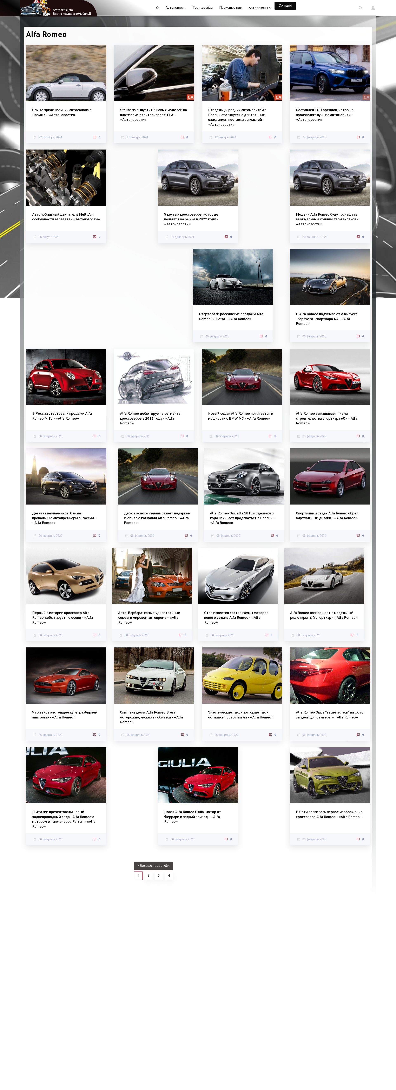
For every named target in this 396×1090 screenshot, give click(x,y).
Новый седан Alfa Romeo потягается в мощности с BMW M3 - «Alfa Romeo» (240, 415)
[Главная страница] (157, 8)
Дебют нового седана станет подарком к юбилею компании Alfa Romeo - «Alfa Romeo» (157, 518)
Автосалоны (258, 8)
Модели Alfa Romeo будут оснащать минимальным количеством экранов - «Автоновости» (327, 219)
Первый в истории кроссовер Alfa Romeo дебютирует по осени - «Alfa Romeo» (62, 617)
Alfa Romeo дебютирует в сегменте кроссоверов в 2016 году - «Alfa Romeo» (150, 418)
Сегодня (285, 5)
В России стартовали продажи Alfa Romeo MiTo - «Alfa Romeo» (62, 415)
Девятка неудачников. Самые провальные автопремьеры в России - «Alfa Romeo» (64, 518)
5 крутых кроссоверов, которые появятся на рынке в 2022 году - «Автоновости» (191, 219)
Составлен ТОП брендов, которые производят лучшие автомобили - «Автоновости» (325, 114)
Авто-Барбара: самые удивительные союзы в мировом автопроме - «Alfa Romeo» (149, 617)
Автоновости (176, 7)
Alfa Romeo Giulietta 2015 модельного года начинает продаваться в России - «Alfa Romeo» (242, 518)
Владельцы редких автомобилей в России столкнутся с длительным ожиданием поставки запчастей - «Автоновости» (237, 116)
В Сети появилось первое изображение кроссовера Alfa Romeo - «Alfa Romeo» (329, 814)
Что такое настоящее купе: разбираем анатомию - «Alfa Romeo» (64, 714)
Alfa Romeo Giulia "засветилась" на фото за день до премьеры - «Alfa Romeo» (329, 714)
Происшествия (231, 7)
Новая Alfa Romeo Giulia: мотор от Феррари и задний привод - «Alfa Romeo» (192, 816)
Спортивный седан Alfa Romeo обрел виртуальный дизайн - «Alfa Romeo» (327, 515)
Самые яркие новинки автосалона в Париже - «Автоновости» (61, 112)
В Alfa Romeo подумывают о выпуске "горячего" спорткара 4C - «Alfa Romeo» (327, 318)
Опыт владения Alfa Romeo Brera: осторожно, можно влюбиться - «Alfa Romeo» (151, 717)
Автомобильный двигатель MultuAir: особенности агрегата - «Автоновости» (66, 216)
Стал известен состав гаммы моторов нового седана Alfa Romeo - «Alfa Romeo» (236, 617)
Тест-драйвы (203, 7)
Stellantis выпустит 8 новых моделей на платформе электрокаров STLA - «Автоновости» (153, 114)
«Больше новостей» (153, 865)
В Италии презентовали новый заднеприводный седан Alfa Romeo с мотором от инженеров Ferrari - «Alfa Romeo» (63, 818)
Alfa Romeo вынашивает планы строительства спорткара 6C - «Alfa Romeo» (326, 418)
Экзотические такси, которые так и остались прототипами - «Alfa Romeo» (240, 714)
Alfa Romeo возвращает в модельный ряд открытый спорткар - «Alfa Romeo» (324, 615)
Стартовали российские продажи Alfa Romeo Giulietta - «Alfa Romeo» (231, 316)
